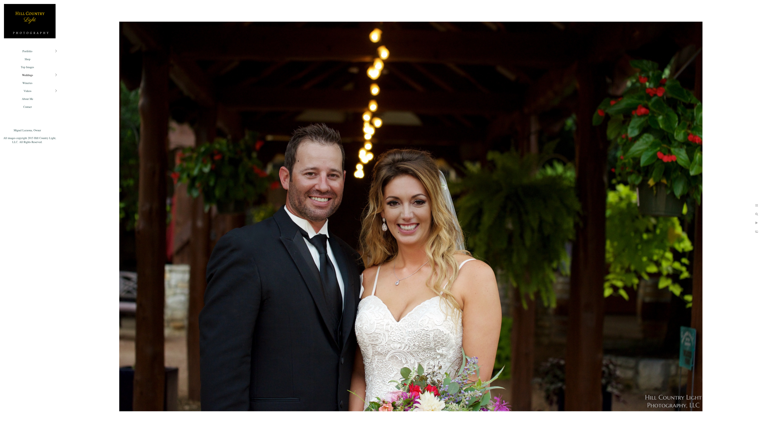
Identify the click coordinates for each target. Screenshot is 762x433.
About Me (27, 99)
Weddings (27, 75)
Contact (27, 107)
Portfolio (27, 51)
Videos (27, 91)
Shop (27, 59)
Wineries (27, 83)
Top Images (27, 67)
